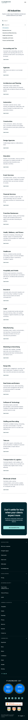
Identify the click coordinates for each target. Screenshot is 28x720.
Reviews (3, 628)
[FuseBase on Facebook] (6, 698)
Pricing (2, 577)
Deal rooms (3, 559)
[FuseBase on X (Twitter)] (9, 698)
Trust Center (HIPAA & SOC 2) (5, 587)
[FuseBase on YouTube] (15, 698)
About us (3, 624)
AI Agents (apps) (5, 550)
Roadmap (3, 615)
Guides (2, 611)
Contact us (3, 633)
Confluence (3, 655)
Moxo (2, 646)
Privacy (2, 619)
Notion (2, 651)
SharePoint (3, 642)
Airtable (2, 664)
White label (3, 564)
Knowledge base (5, 568)
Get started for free (14, 527)
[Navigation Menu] (25, 2)
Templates (3, 606)
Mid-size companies (5, 546)
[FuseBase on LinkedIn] (12, 698)
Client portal (3, 555)
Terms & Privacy (4, 593)
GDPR (2, 597)
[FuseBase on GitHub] (19, 698)
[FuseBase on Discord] (22, 698)
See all (5, 673)
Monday (3, 669)
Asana (2, 660)
